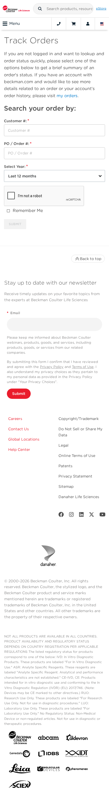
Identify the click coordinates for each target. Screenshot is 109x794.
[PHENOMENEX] (77, 770)
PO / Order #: (16, 143)
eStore (101, 8)
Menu (14, 23)
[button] (40, 8)
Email (13, 313)
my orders (67, 95)
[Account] (88, 24)
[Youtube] (102, 515)
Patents (65, 466)
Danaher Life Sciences (78, 497)
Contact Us (18, 429)
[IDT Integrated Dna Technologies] (77, 755)
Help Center (19, 449)
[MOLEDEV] (48, 770)
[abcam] (48, 739)
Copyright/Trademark (78, 419)
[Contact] (59, 24)
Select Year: (14, 166)
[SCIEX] (19, 785)
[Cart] (73, 24)
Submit (18, 393)
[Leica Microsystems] (19, 770)
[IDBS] (48, 754)
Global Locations (23, 439)
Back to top (90, 259)
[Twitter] (91, 515)
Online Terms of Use (76, 455)
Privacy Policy (51, 367)
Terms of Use (83, 367)
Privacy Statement (75, 476)
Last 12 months (22, 176)
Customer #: (15, 121)
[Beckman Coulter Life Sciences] (16, 8)
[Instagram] (71, 515)
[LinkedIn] (81, 515)
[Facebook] (61, 515)
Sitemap (66, 486)
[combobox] (63, 8)
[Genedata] (19, 755)
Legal (63, 445)
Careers (15, 419)
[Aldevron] (77, 738)
